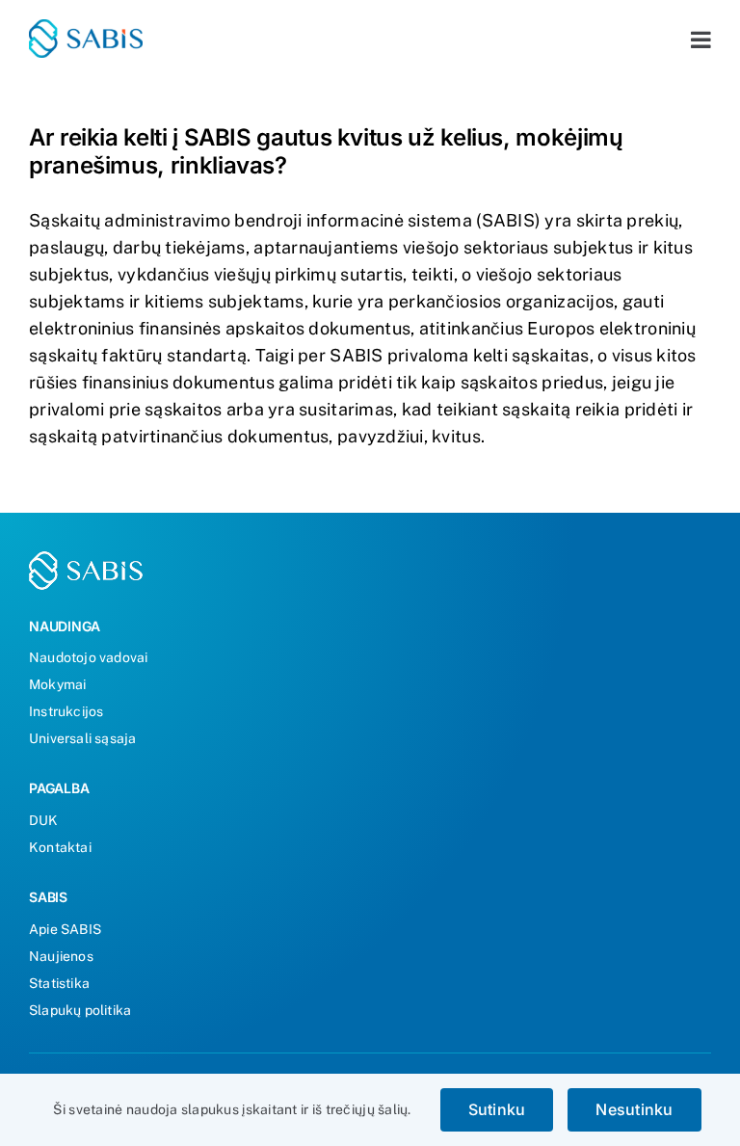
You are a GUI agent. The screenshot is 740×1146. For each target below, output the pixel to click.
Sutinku (497, 1109)
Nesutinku (634, 1109)
